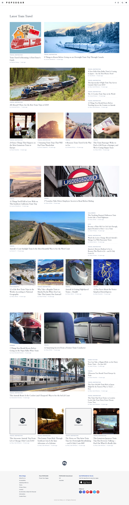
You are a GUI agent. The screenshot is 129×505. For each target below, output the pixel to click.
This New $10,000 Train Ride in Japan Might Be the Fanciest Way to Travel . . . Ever (101, 387)
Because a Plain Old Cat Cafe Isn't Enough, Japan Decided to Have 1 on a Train (102, 228)
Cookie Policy (22, 496)
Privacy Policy (22, 487)
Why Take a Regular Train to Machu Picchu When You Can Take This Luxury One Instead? (49, 292)
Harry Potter (92, 359)
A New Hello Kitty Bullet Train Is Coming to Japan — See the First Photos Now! (102, 72)
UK (60, 478)
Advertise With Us (23, 482)
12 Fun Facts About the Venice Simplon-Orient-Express (105, 290)
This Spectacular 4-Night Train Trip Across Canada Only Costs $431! (102, 84)
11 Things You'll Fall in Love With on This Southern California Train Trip (24, 202)
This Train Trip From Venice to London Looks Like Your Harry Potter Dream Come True (101, 400)
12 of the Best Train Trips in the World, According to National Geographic (22, 292)
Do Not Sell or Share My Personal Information (27, 493)
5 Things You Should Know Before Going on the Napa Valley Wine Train (24, 349)
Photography (14, 286)
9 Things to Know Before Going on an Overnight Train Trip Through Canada (74, 57)
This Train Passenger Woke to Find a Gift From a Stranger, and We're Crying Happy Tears (105, 145)
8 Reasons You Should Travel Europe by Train (101, 374)
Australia (61, 480)
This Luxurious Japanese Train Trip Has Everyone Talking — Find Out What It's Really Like (105, 441)
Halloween (91, 213)
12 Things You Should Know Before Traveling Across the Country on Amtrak (101, 104)
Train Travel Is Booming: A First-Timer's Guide (25, 59)
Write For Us (22, 478)
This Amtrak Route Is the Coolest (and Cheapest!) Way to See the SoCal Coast (40, 395)
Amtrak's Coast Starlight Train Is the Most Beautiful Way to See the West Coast (40, 249)
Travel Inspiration (16, 55)
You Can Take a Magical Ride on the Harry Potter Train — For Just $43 (103, 363)
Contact (21, 489)
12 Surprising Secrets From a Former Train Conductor (65, 348)
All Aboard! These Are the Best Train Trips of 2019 (29, 105)
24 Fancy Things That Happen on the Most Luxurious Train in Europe (23, 145)
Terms (20, 485)
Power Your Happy (43, 478)
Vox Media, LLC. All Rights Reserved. (66, 500)
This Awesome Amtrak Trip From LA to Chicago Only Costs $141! (23, 439)
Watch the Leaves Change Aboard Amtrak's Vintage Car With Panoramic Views (102, 239)
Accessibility (22, 480)
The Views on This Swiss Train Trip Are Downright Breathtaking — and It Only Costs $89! (78, 441)
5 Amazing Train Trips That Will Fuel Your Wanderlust (50, 144)
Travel (68, 140)
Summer (12, 345)
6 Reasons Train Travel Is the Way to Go (78, 144)
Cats (89, 224)
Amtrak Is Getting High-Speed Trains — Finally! (77, 290)
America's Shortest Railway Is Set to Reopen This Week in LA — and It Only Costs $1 (101, 251)
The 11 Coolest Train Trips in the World (101, 94)
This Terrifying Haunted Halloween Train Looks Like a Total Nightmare (102, 216)
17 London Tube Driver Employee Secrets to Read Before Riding (69, 201)
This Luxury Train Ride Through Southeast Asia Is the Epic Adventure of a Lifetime (50, 441)
